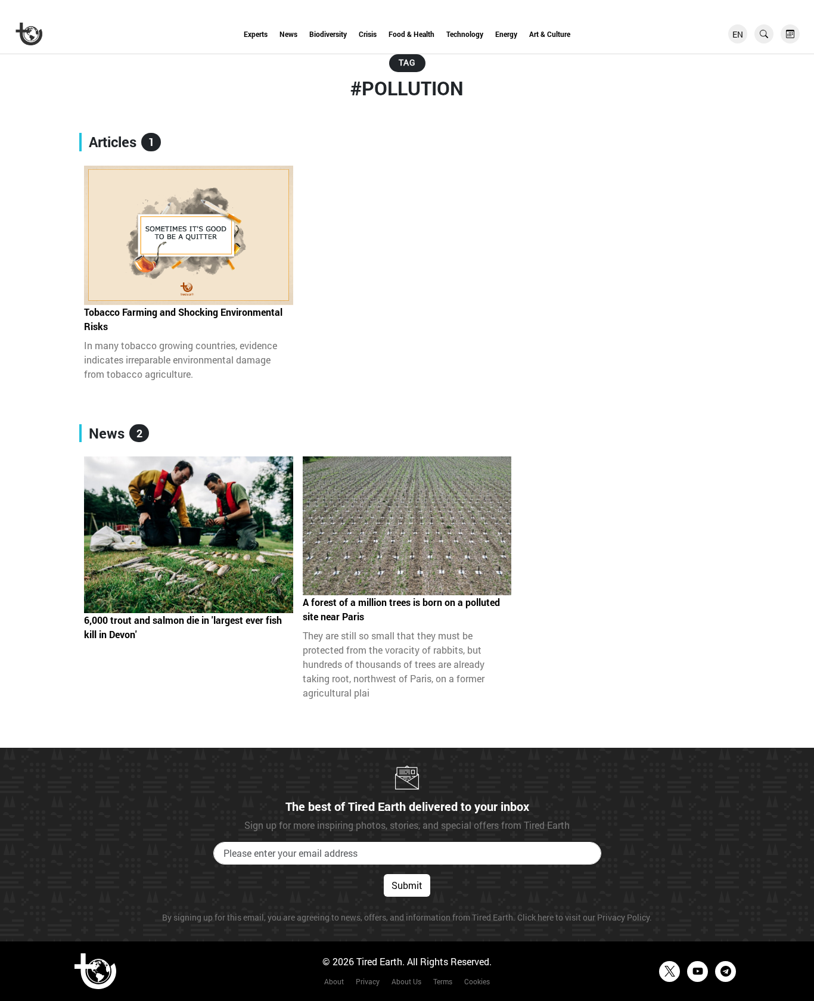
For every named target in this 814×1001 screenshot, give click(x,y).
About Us (406, 981)
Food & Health (411, 34)
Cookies (477, 981)
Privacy (368, 981)
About (334, 981)
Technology (464, 34)
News (288, 34)
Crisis (368, 34)
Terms (442, 981)
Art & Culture (549, 34)
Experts (256, 34)
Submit (407, 885)
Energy (506, 34)
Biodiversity (328, 34)
